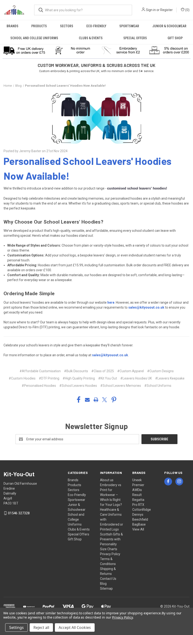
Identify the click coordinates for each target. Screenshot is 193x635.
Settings (16, 627)
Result (137, 495)
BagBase (139, 524)
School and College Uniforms (34, 38)
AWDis (137, 490)
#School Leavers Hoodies (78, 385)
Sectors (66, 26)
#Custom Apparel (130, 371)
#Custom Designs (160, 371)
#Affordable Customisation (40, 371)
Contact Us (108, 579)
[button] (24, 50)
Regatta (138, 500)
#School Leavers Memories (120, 385)
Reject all (41, 627)
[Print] (96, 399)
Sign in (151, 10)
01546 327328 (19, 513)
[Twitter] (104, 399)
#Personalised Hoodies (39, 385)
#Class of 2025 (102, 371)
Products (39, 26)
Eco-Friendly (96, 26)
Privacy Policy (110, 554)
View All (138, 529)
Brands (12, 26)
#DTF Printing (49, 378)
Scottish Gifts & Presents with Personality (111, 539)
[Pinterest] (114, 399)
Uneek (137, 480)
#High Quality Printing (79, 378)
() (187, 10)
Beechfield (140, 519)
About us (106, 480)
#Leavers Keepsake (170, 378)
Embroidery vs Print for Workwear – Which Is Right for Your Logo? (111, 495)
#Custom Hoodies (22, 378)
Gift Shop (175, 38)
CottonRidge (141, 509)
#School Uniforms (157, 385)
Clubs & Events (91, 38)
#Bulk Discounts (76, 371)
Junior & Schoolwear (169, 26)
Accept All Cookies (75, 627)
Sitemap (106, 588)
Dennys (137, 514)
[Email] (87, 399)
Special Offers (135, 38)
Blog (103, 583)
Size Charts (108, 549)
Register (166, 10)
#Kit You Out (107, 378)
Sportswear (129, 26)
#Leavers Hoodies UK (136, 378)
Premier (138, 485)
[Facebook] (78, 399)
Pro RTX (138, 505)
